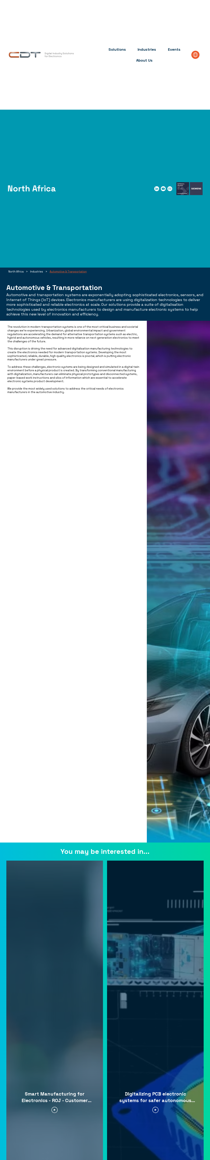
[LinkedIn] (156, 188)
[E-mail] (169, 188)
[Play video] (54, 1110)
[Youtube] (163, 188)
